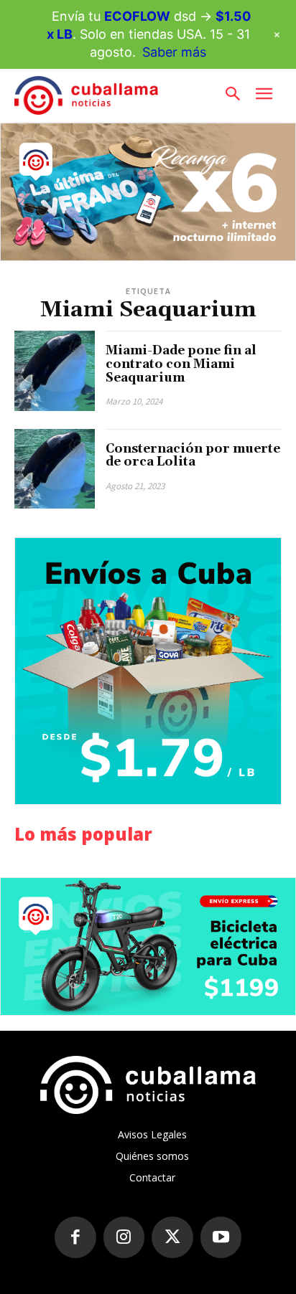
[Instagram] (124, 1237)
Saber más (174, 52)
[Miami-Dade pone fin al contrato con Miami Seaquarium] (54, 371)
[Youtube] (221, 1237)
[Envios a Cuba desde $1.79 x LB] (148, 670)
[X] (172, 1237)
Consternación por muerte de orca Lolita (193, 456)
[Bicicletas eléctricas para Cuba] (148, 946)
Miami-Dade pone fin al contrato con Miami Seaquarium (181, 364)
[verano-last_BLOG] (148, 191)
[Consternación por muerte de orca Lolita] (54, 469)
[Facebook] (75, 1237)
